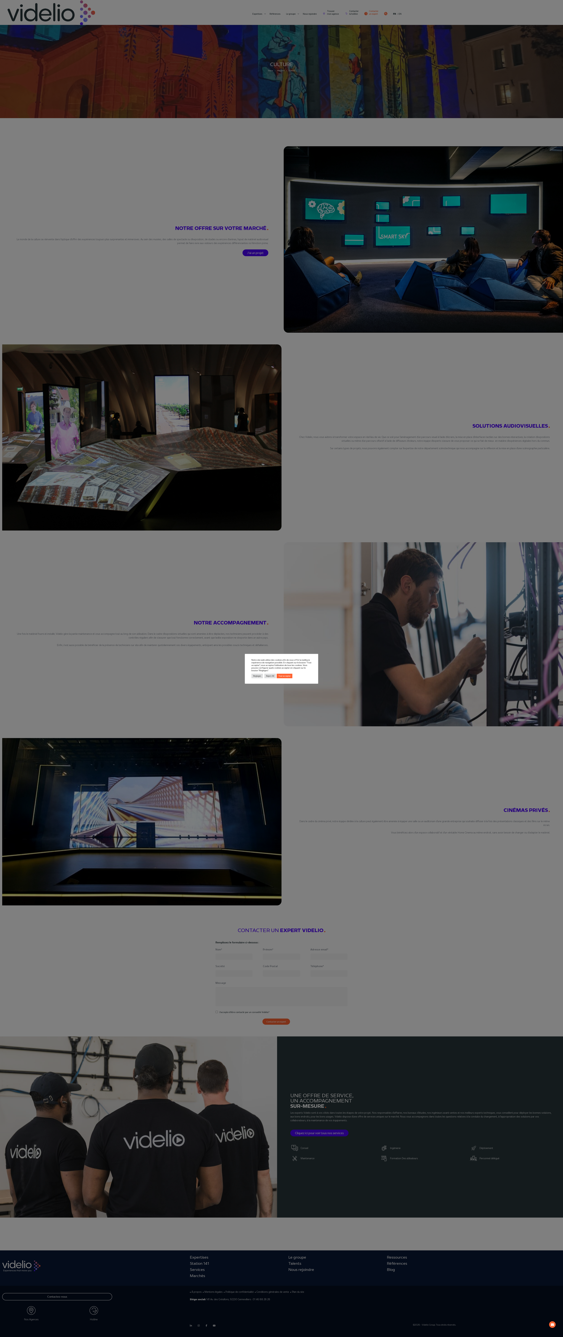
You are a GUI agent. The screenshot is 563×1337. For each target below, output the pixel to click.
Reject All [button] (270, 676)
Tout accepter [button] (284, 676)
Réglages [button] (257, 676)
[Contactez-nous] (552, 1324)
